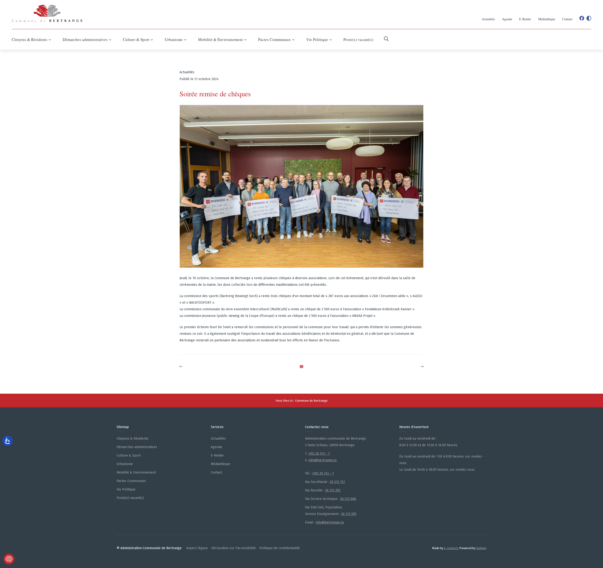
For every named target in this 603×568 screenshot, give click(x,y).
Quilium (481, 548)
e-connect (451, 548)
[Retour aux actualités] (301, 367)
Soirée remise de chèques (215, 94)
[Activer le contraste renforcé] (589, 18)
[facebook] (581, 18)
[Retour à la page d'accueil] (47, 13)
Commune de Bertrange (311, 400)
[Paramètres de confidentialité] (9, 559)
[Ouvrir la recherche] (386, 39)
